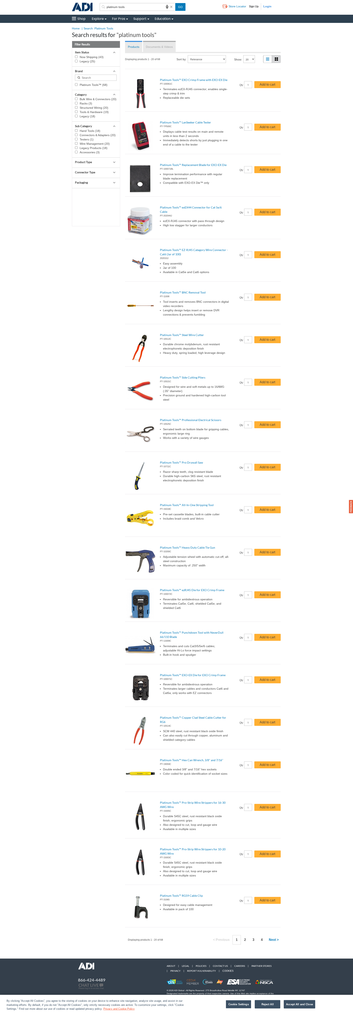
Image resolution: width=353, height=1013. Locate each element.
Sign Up (254, 6)
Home (76, 28)
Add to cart (267, 84)
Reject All (267, 1004)
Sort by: (181, 59)
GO (180, 7)
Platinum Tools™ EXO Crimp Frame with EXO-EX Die (193, 80)
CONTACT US (220, 965)
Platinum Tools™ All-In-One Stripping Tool (187, 505)
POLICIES (201, 965)
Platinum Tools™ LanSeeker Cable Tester (185, 122)
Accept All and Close (299, 1004)
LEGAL (185, 965)
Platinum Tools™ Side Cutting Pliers (182, 377)
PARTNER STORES (261, 965)
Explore (98, 18)
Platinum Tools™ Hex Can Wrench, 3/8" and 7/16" (191, 760)
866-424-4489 (91, 979)
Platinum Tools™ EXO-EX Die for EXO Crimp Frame (193, 675)
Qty (241, 85)
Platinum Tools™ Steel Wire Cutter (182, 335)
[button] (351, 506)
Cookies (227, 970)
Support (139, 18)
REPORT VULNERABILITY (201, 970)
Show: (238, 59)
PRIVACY (175, 970)
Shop (81, 18)
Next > (274, 939)
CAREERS (239, 965)
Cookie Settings (238, 1004)
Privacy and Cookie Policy (119, 1008)
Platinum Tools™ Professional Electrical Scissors (190, 420)
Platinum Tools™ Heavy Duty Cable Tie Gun (187, 547)
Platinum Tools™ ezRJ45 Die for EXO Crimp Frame (192, 590)
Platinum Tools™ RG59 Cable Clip (181, 895)
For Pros (118, 18)
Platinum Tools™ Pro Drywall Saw (181, 462)
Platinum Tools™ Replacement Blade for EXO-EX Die (193, 165)
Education (163, 18)
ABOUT (171, 965)
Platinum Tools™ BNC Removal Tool (183, 292)
